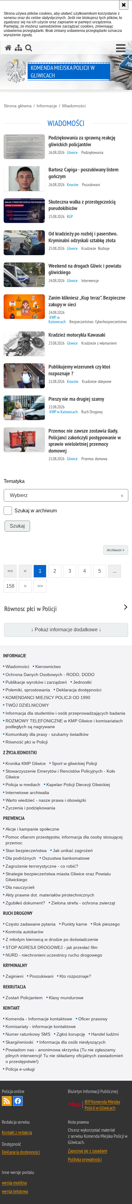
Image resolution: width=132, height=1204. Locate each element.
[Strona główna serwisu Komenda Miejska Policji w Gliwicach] (8, 48)
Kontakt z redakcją (17, 1132)
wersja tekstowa (15, 1191)
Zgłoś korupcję (70, 1034)
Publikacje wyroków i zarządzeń (36, 682)
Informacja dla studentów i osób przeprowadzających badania (65, 713)
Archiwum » (115, 550)
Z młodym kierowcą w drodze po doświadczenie (52, 939)
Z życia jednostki (20, 752)
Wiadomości (74, 105)
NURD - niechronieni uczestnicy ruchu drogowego (54, 955)
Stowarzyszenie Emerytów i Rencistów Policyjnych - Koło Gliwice (60, 774)
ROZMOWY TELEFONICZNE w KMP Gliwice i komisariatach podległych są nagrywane (64, 723)
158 (9, 584)
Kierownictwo (48, 666)
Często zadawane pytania (31, 924)
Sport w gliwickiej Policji (74, 763)
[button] (121, 48)
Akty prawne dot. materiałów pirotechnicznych (50, 894)
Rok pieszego (106, 924)
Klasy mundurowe (66, 997)
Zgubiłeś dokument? (25, 902)
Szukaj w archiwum (35, 510)
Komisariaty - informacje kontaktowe (41, 1026)
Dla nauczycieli (20, 887)
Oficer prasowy (92, 1018)
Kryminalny (15, 965)
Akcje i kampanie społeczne (32, 829)
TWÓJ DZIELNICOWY (27, 705)
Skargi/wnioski (19, 1042)
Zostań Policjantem (24, 997)
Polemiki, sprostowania (28, 689)
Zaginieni (14, 976)
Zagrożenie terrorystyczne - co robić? (42, 866)
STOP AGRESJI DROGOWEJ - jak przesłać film (52, 947)
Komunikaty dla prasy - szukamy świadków (47, 734)
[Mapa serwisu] (18, 48)
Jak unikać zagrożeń (73, 850)
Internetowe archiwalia (27, 792)
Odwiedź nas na (18, 1101)
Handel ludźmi (105, 1034)
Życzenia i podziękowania (30, 807)
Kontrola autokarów (24, 931)
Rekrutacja (14, 987)
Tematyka (14, 481)
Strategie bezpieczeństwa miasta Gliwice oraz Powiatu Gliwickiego (58, 876)
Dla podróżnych (21, 858)
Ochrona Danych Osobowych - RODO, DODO (50, 674)
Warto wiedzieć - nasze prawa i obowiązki (46, 800)
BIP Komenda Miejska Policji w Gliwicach (102, 1105)
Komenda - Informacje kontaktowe (39, 1018)
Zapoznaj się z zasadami (87, 1151)
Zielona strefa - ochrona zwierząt (83, 902)
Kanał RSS (7, 1101)
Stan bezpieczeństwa (26, 850)
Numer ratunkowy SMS (28, 1034)
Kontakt (11, 1008)
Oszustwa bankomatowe (66, 858)
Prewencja (14, 818)
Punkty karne (74, 924)
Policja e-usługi (20, 1069)
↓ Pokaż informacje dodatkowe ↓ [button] (66, 629)
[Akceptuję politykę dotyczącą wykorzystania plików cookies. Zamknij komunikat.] (123, 5)
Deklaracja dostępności (78, 689)
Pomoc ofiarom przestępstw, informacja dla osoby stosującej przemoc (64, 840)
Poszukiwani (41, 976)
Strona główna (18, 105)
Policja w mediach (23, 784)
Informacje (47, 105)
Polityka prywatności (85, 1159)
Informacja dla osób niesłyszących (72, 1042)
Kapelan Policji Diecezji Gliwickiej (78, 784)
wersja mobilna (14, 1182)
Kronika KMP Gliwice (26, 763)
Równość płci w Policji (27, 742)
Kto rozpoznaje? (75, 976)
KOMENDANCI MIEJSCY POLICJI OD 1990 (48, 697)
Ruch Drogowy (18, 913)
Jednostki (82, 682)
